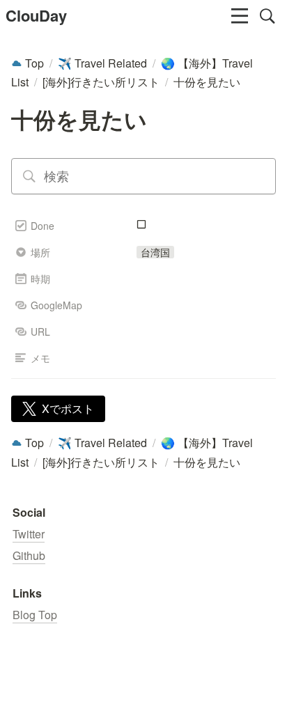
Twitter (29, 534)
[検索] (267, 16)
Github (29, 555)
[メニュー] (240, 16)
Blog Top (35, 615)
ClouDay (36, 15)
